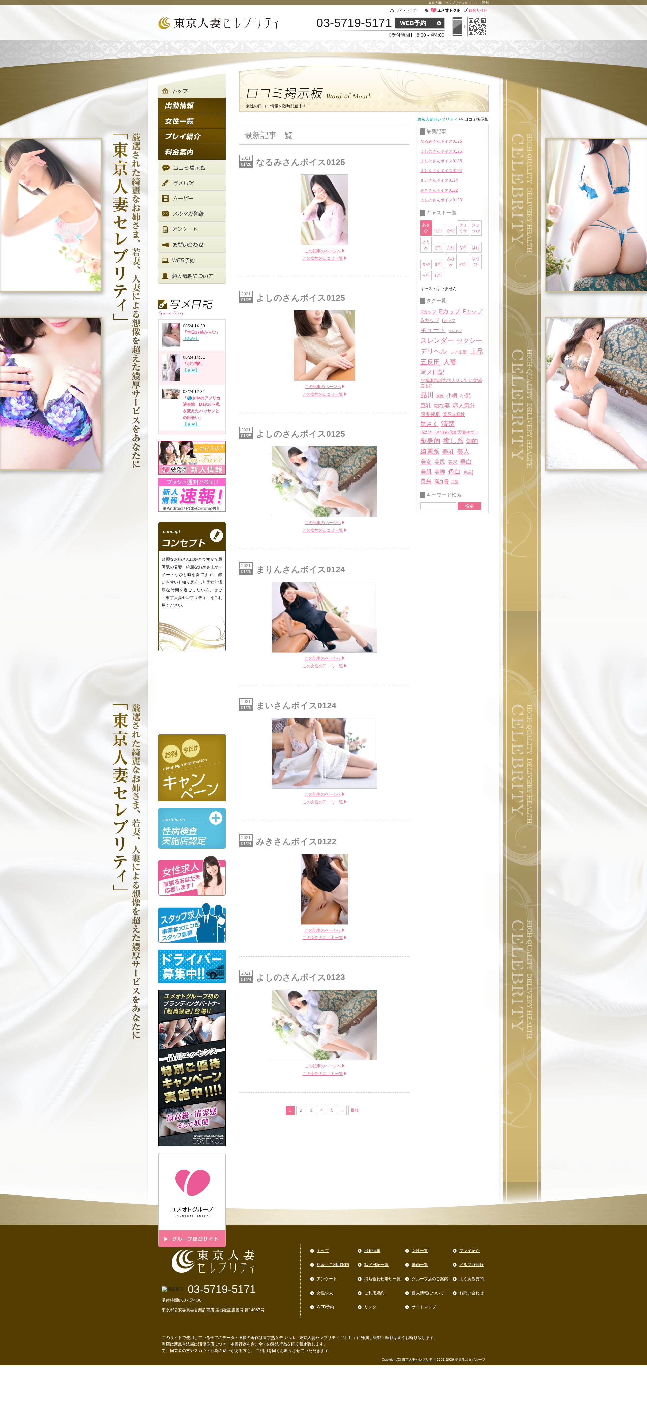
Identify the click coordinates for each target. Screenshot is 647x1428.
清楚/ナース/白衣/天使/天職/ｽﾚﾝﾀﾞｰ (449, 432)
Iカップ (448, 321)
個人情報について (428, 1293)
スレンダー (437, 340)
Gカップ (429, 320)
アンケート (327, 1278)
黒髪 (455, 482)
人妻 (450, 362)
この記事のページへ (323, 250)
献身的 (430, 440)
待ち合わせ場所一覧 (382, 1278)
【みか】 (191, 338)
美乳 (448, 451)
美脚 (439, 472)
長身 (426, 481)
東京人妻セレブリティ (437, 119)
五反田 (430, 362)
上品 (476, 351)
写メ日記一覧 (376, 1264)
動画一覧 (420, 1264)
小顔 (465, 395)
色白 (454, 471)
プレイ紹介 (469, 1250)
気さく (429, 424)
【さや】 (191, 370)
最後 (355, 1110)
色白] (468, 472)
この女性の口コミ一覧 (323, 258)
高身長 (441, 481)
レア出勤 (458, 352)
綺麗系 (429, 451)
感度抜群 (430, 414)
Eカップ (449, 311)
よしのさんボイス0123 (441, 200)
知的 (472, 441)
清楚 (448, 423)
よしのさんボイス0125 (441, 151)
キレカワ (455, 331)
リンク (370, 1307)
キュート (433, 329)
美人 (463, 451)
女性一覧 (420, 1250)
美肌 (426, 471)
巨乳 (425, 405)
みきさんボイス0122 (439, 190)
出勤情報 (372, 1250)
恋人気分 (464, 405)
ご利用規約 (374, 1293)
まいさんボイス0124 (439, 180)
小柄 (451, 395)
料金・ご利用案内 (333, 1264)
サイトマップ (410, 10)
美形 (452, 462)
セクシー (469, 340)
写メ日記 (432, 372)
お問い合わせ (471, 1293)
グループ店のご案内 (430, 1278)
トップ (323, 1250)
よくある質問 (471, 1278)
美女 (426, 462)
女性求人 (325, 1293)
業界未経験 (454, 414)
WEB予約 (413, 23)
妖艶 (440, 396)
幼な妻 (442, 405)
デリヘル (433, 351)
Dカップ (428, 311)
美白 (466, 461)
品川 (427, 395)
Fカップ (472, 311)
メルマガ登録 (471, 1264)
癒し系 (453, 440)
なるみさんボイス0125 (441, 141)
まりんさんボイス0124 (441, 170)
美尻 (439, 462)
